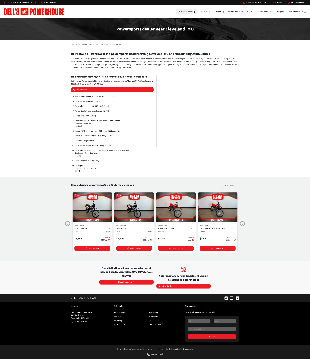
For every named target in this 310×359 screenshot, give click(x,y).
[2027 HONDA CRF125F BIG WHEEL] (217, 207)
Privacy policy (119, 324)
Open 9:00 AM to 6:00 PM (256, 2)
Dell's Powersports (295, 11)
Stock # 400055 (162, 225)
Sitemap (152, 320)
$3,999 (203, 238)
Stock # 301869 (121, 225)
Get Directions (81, 89)
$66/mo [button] (231, 238)
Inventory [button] (205, 11)
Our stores (153, 312)
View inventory (120, 312)
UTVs (137, 81)
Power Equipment (265, 11)
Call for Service (166, 286)
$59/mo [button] (189, 238)
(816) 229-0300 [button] (50, 2)
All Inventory (229, 185)
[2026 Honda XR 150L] (92, 207)
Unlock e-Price (94, 248)
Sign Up (212, 336)
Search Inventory (188, 11)
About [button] (249, 11)
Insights (280, 11)
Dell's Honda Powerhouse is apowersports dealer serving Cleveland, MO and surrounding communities (140, 54)
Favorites (278, 2)
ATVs (129, 81)
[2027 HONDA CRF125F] (176, 207)
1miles (107, 231)
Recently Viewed (297, 2)
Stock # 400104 (204, 225)
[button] (21, 2)
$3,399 (78, 238)
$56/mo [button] (105, 238)
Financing (220, 11)
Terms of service (156, 324)
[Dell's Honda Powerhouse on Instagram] (236, 298)
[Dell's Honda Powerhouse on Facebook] (225, 298)
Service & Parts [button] (234, 11)
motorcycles (121, 81)
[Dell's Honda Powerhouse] (34, 11)
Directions (153, 316)
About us (117, 316)
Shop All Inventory (125, 282)
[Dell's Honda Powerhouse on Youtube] (230, 298)
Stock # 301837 (79, 225)
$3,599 (161, 238)
